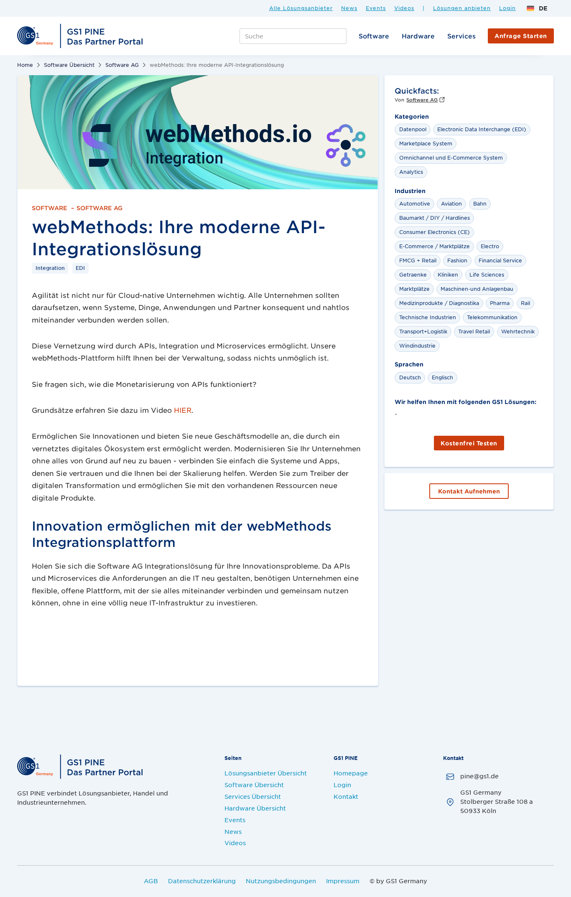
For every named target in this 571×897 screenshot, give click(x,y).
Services (461, 36)
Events (376, 8)
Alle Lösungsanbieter (301, 8)
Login (507, 8)
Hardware (418, 36)
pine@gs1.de (479, 776)
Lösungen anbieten (462, 8)
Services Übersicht (252, 796)
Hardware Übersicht (255, 808)
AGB (151, 880)
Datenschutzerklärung (202, 880)
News (349, 8)
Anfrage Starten (521, 35)
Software (374, 36)
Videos (404, 8)
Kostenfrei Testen (469, 443)
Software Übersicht (69, 64)
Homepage (351, 773)
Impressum (342, 880)
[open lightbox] (198, 132)
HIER (182, 410)
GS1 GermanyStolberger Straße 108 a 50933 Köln (496, 801)
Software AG (122, 64)
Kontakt (346, 796)
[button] (537, 8)
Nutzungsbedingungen (281, 880)
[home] (81, 36)
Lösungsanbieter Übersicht (265, 773)
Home (25, 64)
